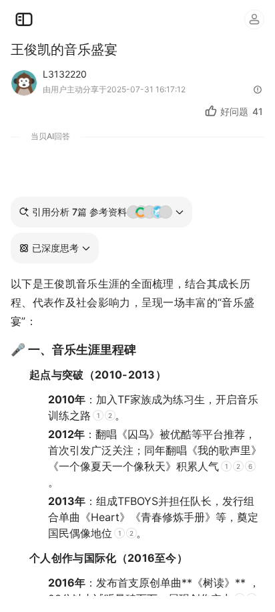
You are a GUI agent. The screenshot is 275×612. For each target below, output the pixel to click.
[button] (55, 248)
